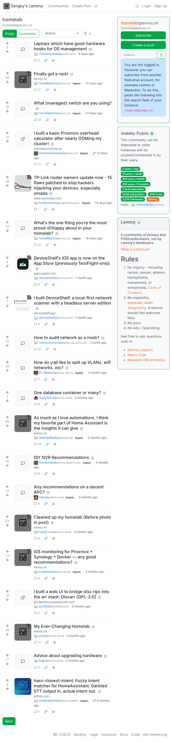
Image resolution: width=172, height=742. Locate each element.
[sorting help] (85, 33)
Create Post (81, 6)
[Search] (137, 6)
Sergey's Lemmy (26, 5)
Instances (109, 734)
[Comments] (22, 49)
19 (39, 444)
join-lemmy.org (155, 734)
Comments (27, 34)
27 (39, 120)
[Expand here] (22, 79)
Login (146, 6)
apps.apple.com (45, 273)
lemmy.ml (40, 79)
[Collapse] (139, 222)
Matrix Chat (137, 355)
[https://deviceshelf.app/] (22, 303)
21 (39, 244)
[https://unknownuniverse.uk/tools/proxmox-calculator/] (22, 139)
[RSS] (90, 33)
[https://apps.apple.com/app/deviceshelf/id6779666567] (22, 264)
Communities (58, 6)
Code (135, 734)
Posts (9, 34)
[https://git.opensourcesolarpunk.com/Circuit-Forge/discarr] (22, 597)
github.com (41, 696)
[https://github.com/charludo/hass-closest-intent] (22, 686)
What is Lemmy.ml (135, 249)
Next (9, 721)
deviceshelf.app (45, 313)
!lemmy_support (140, 350)
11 (39, 642)
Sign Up (160, 6)
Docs (124, 734)
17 (39, 89)
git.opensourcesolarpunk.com (54, 602)
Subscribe (143, 35)
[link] (45, 60)
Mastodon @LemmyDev (146, 360)
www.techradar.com (47, 198)
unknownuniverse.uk (48, 148)
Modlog (153, 199)
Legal (94, 734)
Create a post (143, 45)
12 (39, 164)
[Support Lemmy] (96, 6)
